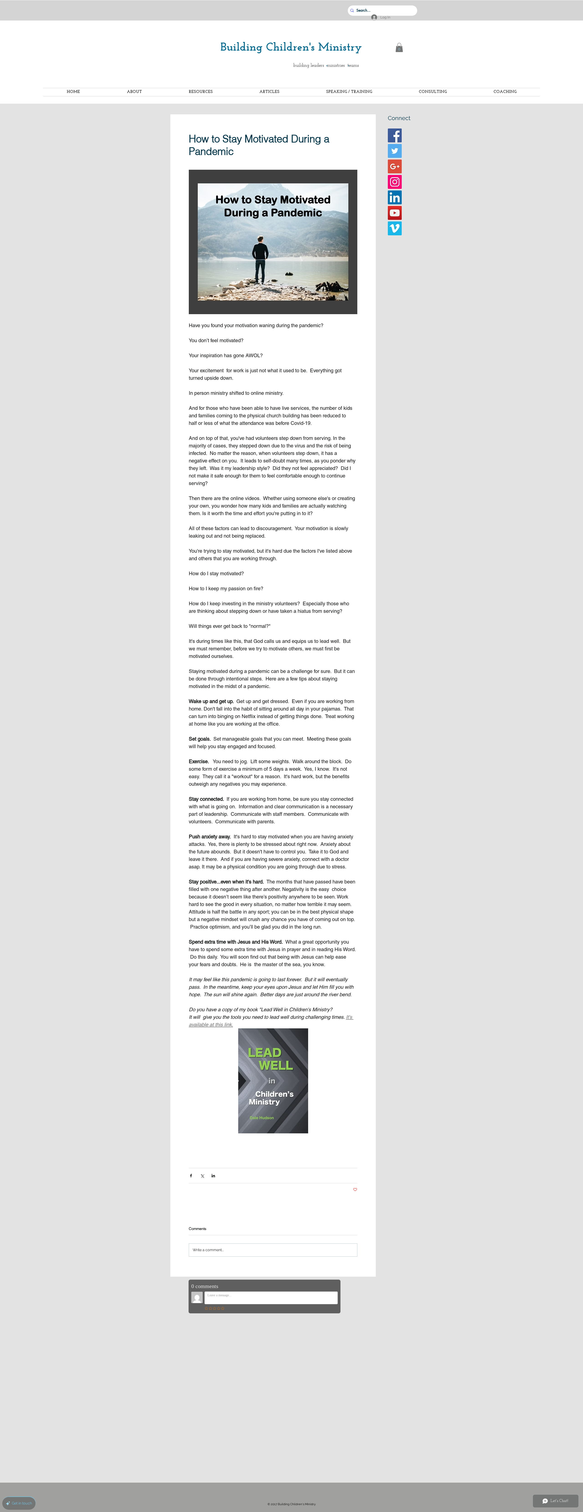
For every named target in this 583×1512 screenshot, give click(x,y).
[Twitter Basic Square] (395, 151)
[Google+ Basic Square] (395, 166)
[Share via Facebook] (191, 1175)
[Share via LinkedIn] (213, 1175)
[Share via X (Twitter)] (202, 1175)
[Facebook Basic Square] (395, 135)
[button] (399, 47)
